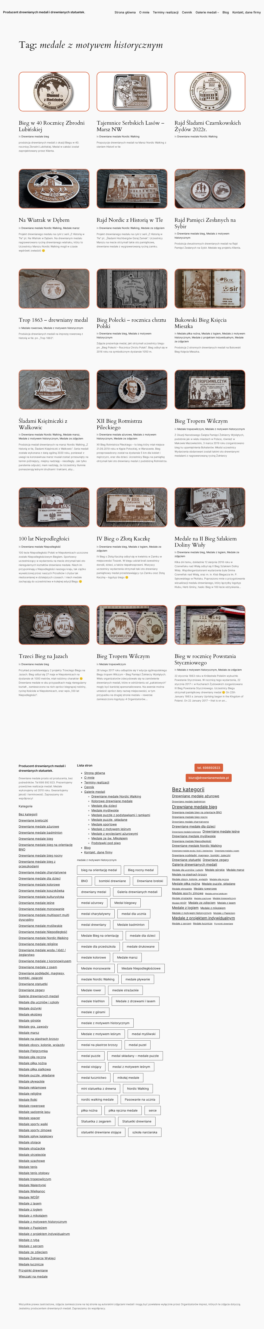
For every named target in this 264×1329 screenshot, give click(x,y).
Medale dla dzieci (104, 806)
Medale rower (91, 990)
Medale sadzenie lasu (34, 1112)
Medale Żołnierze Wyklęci (37, 1258)
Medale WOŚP (29, 1197)
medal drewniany (93, 924)
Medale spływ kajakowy (36, 1136)
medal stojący (91, 1067)
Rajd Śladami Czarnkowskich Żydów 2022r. (208, 126)
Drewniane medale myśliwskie (40, 926)
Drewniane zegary (32, 990)
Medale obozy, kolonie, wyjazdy (42, 1045)
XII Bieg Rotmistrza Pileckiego (119, 424)
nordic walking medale (97, 1099)
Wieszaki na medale (33, 1276)
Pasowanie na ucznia (140, 1099)
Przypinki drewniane (33, 1270)
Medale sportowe (104, 824)
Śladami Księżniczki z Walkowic (43, 424)
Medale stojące (30, 1142)
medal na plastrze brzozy (99, 1045)
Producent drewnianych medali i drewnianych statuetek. (44, 12)
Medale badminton (131, 924)
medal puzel (137, 1045)
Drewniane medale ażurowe (115, 434)
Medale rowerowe (31, 327)
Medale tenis (28, 1167)
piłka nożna (89, 1110)
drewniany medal (93, 892)
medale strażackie (125, 990)
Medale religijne (30, 1093)
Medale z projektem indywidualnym (212, 337)
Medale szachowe (32, 1161)
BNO (84, 881)
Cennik (187, 12)
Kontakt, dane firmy (246, 12)
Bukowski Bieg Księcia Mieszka (201, 323)
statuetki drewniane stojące (101, 1132)
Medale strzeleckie (32, 1154)
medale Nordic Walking (97, 979)
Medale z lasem (30, 1203)
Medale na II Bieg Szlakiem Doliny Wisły (206, 542)
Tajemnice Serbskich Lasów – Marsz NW (130, 126)
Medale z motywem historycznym (63, 327)
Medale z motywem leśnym (111, 829)
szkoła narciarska (144, 1132)
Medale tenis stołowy (34, 1173)
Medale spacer (29, 1118)
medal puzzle (90, 1056)
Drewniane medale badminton (40, 832)
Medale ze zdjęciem (153, 227)
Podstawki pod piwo (106, 843)
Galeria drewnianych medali (137, 892)
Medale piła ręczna (32, 1057)
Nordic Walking (138, 1088)
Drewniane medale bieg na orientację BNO (197, 812)
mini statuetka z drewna (98, 1088)
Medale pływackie (32, 1081)
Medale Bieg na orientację (100, 935)
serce (153, 1110)
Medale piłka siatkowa (35, 1069)
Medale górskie (30, 1020)
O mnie (144, 12)
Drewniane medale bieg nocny (40, 855)
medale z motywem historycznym (97, 859)
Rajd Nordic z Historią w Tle (130, 220)
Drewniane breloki (150, 881)
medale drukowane (141, 946)
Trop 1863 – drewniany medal (53, 320)
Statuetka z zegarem (96, 1121)
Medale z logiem (211, 333)
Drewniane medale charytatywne (42, 872)
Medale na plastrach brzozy (39, 1039)
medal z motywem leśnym (131, 1067)
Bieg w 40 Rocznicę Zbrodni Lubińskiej (52, 126)
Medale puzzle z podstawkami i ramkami (120, 815)
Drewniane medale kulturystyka (41, 897)
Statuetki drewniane (136, 1121)
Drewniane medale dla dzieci (40, 878)
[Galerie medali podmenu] (218, 12)
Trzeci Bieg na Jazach (43, 656)
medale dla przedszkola (98, 946)
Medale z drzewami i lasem (135, 1001)
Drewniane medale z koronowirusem (45, 961)
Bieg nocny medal (141, 870)
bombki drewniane (112, 881)
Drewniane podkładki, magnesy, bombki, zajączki (201, 855)
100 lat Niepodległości (44, 539)
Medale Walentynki (32, 1185)
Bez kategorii (28, 814)
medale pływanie (138, 979)
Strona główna (125, 12)
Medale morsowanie (95, 968)
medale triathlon (93, 1001)
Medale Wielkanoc (32, 1191)
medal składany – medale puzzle (135, 1056)
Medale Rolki (28, 1099)
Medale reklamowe (32, 1087)
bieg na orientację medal (99, 870)
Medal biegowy (125, 903)
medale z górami (93, 1012)
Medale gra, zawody (33, 1026)
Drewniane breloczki (33, 820)
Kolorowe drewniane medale (112, 801)
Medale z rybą (29, 1240)
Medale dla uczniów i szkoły (39, 1002)
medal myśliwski (144, 1034)
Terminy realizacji (166, 12)
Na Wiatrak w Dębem (44, 220)
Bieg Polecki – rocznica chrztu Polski (131, 323)
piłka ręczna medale (123, 1110)
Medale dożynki (30, 1008)
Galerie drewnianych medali (39, 996)
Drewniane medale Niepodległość (41, 546)
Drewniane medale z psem (38, 967)
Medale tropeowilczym (190, 428)
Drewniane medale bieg (35, 136)
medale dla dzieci (142, 935)
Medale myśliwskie (105, 810)
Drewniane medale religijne (38, 944)
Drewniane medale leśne (36, 903)
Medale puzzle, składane (37, 1075)
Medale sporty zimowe (35, 1130)
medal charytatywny (95, 914)
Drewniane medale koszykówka (41, 890)
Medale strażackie (32, 1148)
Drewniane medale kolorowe (39, 884)
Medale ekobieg (30, 1014)
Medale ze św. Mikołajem (109, 838)
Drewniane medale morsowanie (41, 909)
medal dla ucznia (134, 914)
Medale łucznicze (31, 1264)
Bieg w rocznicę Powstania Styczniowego (205, 659)
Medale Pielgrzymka (33, 1051)
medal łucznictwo (93, 1077)
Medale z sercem (31, 1246)
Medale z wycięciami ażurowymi (114, 833)
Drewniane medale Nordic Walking (119, 136)
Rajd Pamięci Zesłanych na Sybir (205, 223)
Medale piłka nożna (188, 333)
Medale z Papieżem (33, 1228)
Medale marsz (71, 227)
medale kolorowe (93, 957)
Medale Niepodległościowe (141, 968)
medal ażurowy (92, 903)
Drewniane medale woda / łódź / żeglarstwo (192, 850)
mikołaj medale (128, 1077)
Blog (226, 12)
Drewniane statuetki (33, 984)
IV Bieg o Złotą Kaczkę (123, 539)
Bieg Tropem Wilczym (201, 421)
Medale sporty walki (33, 1124)
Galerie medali (206, 12)
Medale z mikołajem (33, 1215)
